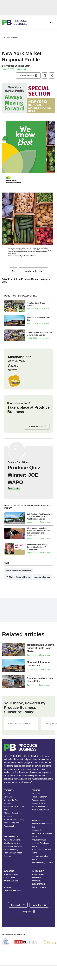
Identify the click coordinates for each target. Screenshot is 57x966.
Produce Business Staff (17, 66)
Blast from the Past (11, 800)
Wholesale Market (39, 803)
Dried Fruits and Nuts (12, 843)
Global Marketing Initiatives (42, 863)
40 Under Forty (37, 830)
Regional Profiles (11, 38)
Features (7, 794)
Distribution (8, 803)
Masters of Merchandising (14, 820)
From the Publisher (39, 797)
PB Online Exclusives (12, 813)
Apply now (12, 370)
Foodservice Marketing (13, 846)
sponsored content (42, 577)
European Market (38, 800)
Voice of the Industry (40, 807)
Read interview (14, 488)
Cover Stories (9, 797)
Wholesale (8, 816)
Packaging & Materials (12, 840)
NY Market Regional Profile (18, 577)
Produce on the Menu (40, 810)
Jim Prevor (36, 794)
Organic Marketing (11, 850)
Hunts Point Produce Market (18, 571)
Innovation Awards (39, 840)
